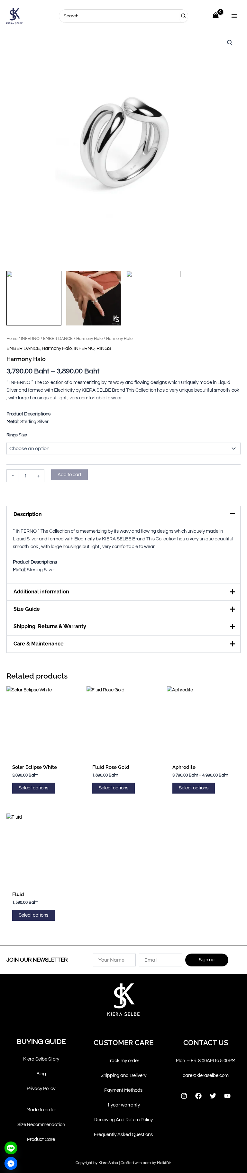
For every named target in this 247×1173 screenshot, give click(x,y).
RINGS (103, 348)
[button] (230, 43)
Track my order (123, 1060)
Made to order (41, 1109)
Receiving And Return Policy (123, 1119)
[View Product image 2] (93, 298)
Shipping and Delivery (123, 1075)
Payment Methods (123, 1090)
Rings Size (16, 435)
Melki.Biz (164, 1163)
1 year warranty (123, 1105)
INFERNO (30, 338)
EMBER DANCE (58, 338)
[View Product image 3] (153, 298)
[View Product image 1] (33, 298)
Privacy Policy (41, 1088)
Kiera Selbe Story (41, 1059)
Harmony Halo (89, 338)
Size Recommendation (41, 1124)
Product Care (41, 1139)
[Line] (11, 1148)
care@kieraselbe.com (206, 1075)
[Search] (183, 16)
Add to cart (69, 474)
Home (11, 338)
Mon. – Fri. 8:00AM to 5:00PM (205, 1060)
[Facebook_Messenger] (11, 1163)
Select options (33, 788)
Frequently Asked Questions (123, 1134)
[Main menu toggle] (234, 15)
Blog (41, 1073)
